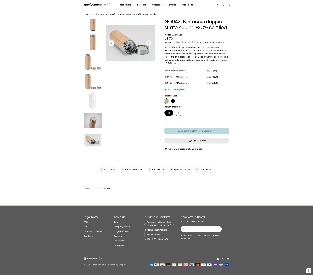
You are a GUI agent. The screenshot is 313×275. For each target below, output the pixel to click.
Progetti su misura (122, 231)
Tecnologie (119, 245)
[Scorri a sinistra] (112, 43)
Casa (86, 14)
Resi (86, 226)
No (169, 112)
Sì (178, 112)
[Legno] (166, 101)
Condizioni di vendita (93, 231)
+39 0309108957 (154, 234)
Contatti (118, 236)
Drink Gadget (98, 14)
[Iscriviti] (219, 229)
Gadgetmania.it (98, 264)
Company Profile (122, 226)
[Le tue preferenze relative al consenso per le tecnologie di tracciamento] (308, 270)
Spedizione (181, 42)
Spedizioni (88, 236)
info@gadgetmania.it (157, 229)
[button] (218, 4)
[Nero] (173, 101)
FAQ (86, 222)
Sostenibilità (119, 240)
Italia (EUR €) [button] (93, 258)
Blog (116, 222)
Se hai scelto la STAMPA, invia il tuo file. (197, 131)
